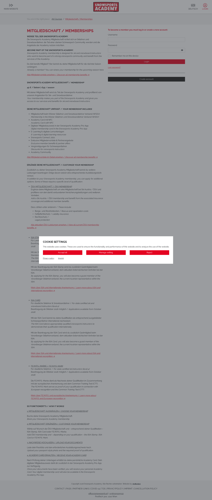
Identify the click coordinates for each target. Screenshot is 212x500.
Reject (149, 252)
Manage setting (106, 252)
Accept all (62, 252)
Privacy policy (48, 258)
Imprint (61, 258)
